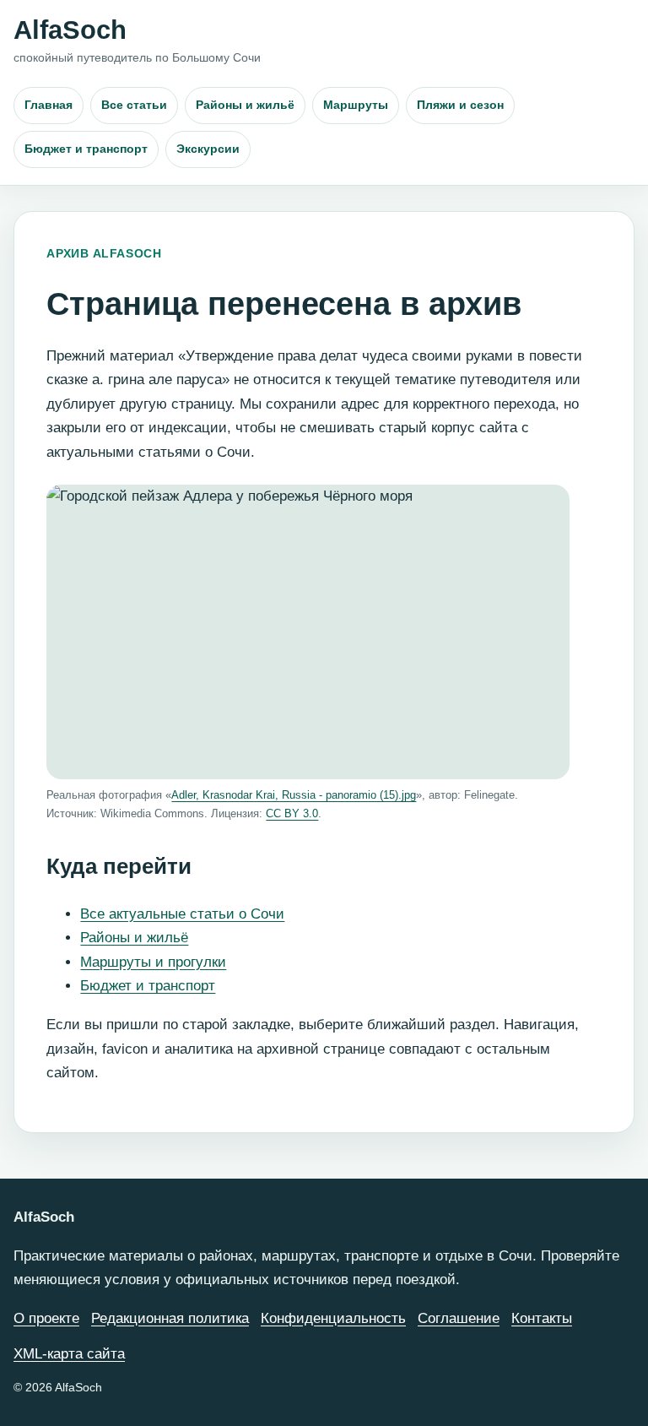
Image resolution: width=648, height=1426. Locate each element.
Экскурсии (208, 148)
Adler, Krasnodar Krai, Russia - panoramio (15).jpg (293, 795)
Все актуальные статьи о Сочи (182, 914)
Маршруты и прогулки (153, 962)
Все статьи (134, 104)
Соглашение (459, 1318)
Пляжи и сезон (460, 104)
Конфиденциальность (333, 1318)
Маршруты (355, 104)
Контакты (541, 1318)
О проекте (46, 1318)
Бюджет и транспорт (86, 148)
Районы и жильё (245, 104)
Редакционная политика (170, 1318)
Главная (48, 104)
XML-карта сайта (69, 1354)
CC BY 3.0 (292, 813)
